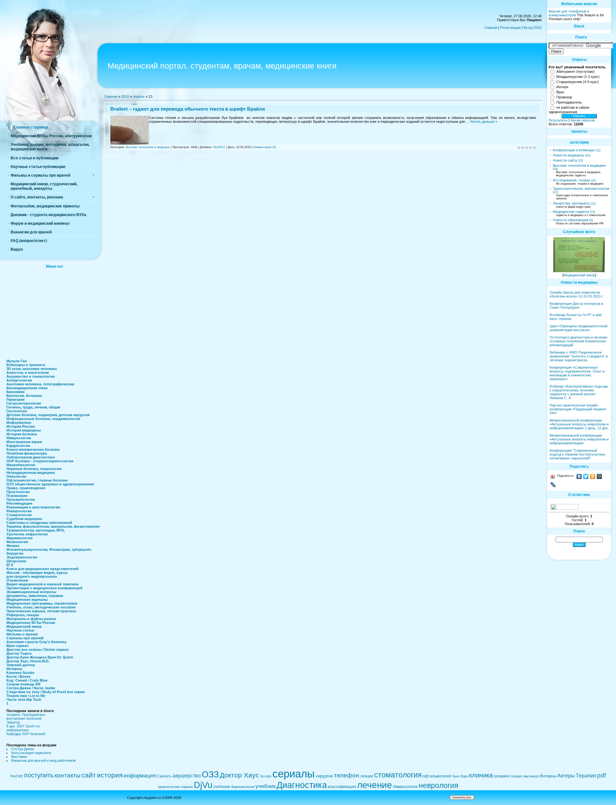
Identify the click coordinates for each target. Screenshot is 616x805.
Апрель (139, 96)
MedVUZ (219, 147)
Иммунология (405, 786)
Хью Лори (460, 776)
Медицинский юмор (579, 275)
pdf (601, 775)
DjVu (203, 785)
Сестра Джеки (22, 749)
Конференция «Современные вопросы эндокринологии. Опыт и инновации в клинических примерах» (577, 373)
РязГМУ (16, 776)
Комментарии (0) (264, 147)
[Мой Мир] (599, 476)
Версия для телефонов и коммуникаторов (569, 13)
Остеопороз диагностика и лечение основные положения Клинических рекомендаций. (578, 341)
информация (140, 775)
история (110, 775)
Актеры (566, 775)
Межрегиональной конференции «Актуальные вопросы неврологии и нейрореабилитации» (579, 439)
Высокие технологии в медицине (148, 147)
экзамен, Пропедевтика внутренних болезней (25, 716)
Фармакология (242, 787)
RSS (538, 27)
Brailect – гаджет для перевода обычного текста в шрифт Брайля (187, 109)
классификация (342, 786)
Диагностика (302, 785)
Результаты (558, 120)
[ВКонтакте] (579, 476)
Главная (490, 27)
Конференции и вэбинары (574, 150)
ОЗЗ (210, 774)
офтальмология (437, 776)
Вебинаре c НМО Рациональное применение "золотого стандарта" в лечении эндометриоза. (579, 356)
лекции (366, 776)
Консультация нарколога (31, 753)
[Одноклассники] (592, 476)
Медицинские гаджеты (571, 212)
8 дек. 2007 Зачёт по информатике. (23, 728)
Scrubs (265, 776)
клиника (481, 775)
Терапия (586, 775)
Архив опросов (582, 120)
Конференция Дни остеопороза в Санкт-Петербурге (576, 305)
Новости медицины (568, 155)
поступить (39, 775)
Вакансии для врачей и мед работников (43, 760)
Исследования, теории (571, 180)
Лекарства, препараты (571, 203)
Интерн (562, 87)
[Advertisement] (54, 312)
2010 (125, 96)
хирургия (324, 776)
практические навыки (175, 787)
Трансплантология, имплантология (581, 188)
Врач (560, 92)
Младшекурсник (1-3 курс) (578, 77)
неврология (438, 785)
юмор (534, 776)
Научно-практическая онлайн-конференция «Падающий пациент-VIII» (578, 409)
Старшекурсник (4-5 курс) (577, 82)
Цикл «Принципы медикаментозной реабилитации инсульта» (578, 328)
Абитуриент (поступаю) (575, 71)
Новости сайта (565, 160)
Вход (528, 27)
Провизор (564, 97)
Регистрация (510, 27)
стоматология (398, 775)
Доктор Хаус (239, 775)
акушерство (187, 775)
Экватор (13, 722)
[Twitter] (586, 476)
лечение (374, 785)
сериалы (293, 774)
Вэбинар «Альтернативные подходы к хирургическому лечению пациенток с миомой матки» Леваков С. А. (579, 392)
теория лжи (519, 776)
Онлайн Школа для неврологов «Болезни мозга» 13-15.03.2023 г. (576, 294)
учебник (265, 786)
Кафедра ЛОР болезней (25, 734)
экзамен (501, 776)
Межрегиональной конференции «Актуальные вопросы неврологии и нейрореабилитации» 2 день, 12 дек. (579, 424)
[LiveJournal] (553, 485)
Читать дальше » (483, 121)
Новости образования (570, 220)
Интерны (548, 776)
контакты (68, 775)
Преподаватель (569, 102)
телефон (346, 775)
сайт (88, 775)
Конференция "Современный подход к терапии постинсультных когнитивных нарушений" (577, 454)
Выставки (19, 757)
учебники (221, 786)
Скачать (164, 776)
